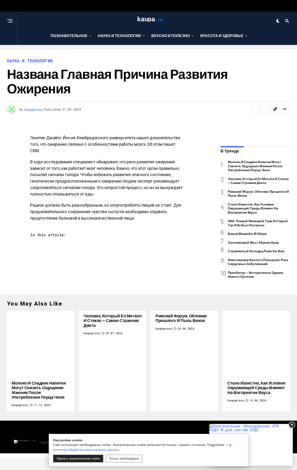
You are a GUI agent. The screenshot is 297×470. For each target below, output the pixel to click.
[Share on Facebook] (256, 109)
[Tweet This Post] (265, 109)
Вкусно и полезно (170, 35)
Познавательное (69, 35)
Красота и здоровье (221, 35)
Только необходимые (124, 458)
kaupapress (33, 109)
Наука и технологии (119, 35)
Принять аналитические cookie (78, 458)
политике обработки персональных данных (86, 449)
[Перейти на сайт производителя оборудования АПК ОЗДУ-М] (251, 445)
